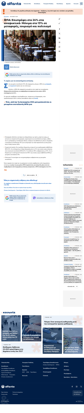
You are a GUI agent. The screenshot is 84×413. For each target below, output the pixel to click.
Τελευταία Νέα (27, 3)
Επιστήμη (66, 370)
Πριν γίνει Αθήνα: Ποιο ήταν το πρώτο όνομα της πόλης (18, 187)
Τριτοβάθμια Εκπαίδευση (50, 368)
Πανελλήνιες (60, 3)
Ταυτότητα (15, 394)
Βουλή (36, 98)
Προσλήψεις (33, 372)
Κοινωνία (76, 3)
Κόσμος (66, 362)
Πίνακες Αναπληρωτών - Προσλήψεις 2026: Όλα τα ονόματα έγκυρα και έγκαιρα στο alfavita (27, 190)
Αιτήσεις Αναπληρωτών (48, 364)
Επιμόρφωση (67, 373)
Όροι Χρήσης (4, 392)
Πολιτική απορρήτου (18, 392)
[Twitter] (59, 33)
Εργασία (68, 3)
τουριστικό (13, 86)
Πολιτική (45, 375)
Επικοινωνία (4, 394)
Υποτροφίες (12, 374)
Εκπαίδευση (37, 3)
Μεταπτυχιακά (47, 372)
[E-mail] (59, 51)
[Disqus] (30, 223)
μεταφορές (48, 84)
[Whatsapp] (59, 46)
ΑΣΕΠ (23, 372)
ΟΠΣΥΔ (57, 364)
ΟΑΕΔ (27, 372)
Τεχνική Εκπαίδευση (6, 372)
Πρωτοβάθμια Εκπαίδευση (7, 368)
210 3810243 (77, 394)
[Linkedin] (59, 37)
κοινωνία (9, 312)
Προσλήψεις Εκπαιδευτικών (51, 362)
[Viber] (59, 42)
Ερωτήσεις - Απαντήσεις (70, 377)
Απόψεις (66, 366)
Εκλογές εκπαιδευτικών (7, 376)
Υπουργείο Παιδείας (48, 3)
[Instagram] (76, 386)
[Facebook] (59, 29)
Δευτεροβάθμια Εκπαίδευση (8, 370)
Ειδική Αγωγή (4, 374)
